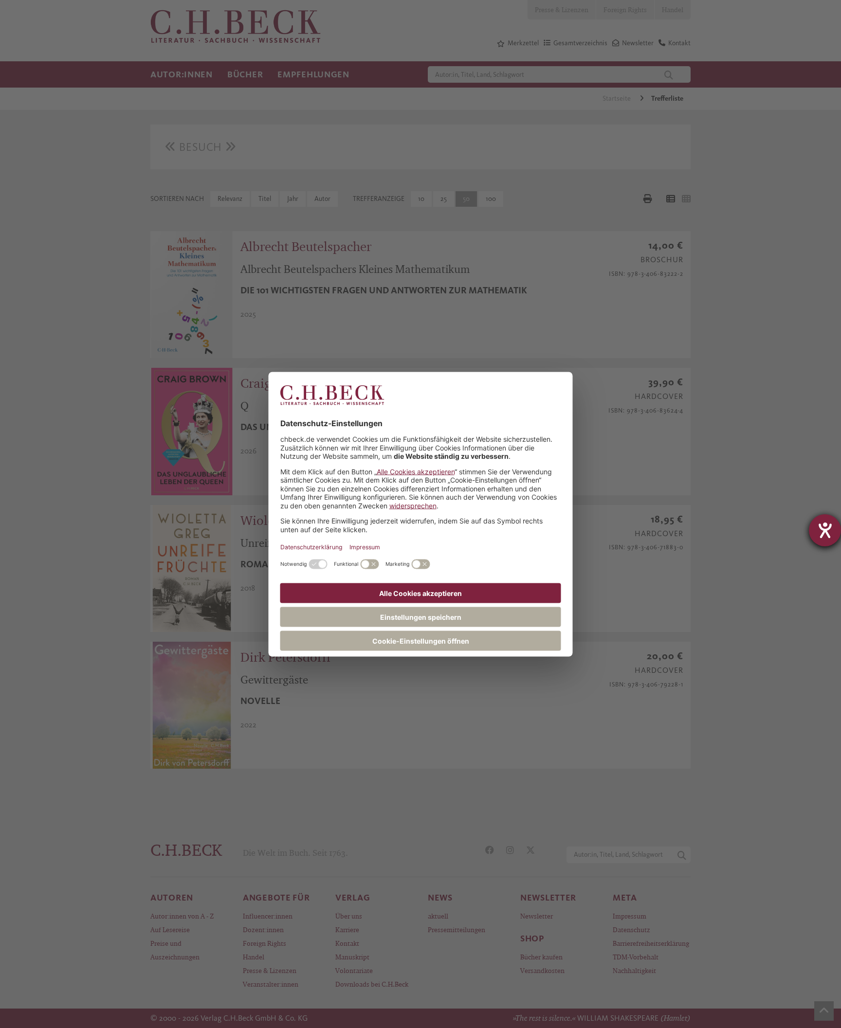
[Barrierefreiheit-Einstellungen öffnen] (825, 530)
